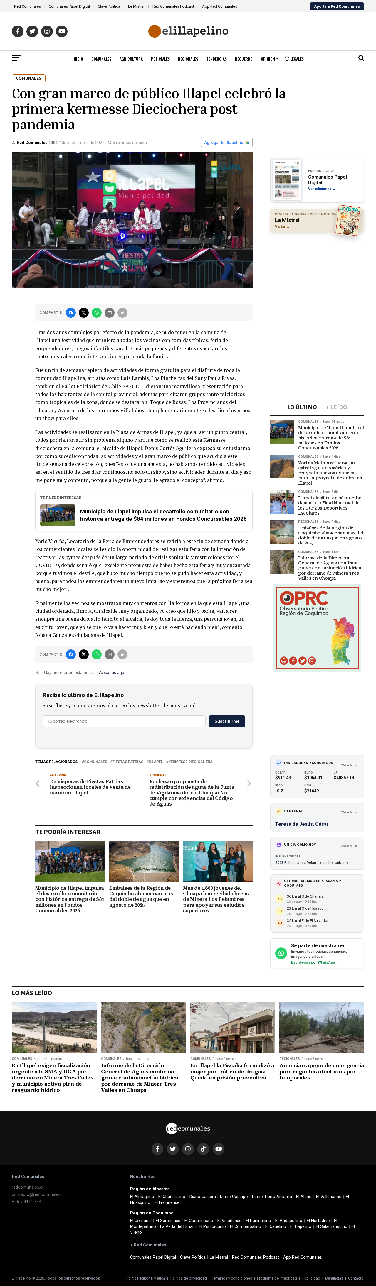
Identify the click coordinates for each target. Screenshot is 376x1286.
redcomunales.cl (27, 1187)
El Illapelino (300, 1226)
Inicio (78, 59)
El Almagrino (142, 1196)
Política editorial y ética (145, 1278)
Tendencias (216, 59)
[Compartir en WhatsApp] (97, 313)
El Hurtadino (318, 1220)
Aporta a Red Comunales (337, 6)
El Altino (304, 1196)
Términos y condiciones (232, 1278)
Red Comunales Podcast (173, 6)
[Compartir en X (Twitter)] (84, 313)
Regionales (188, 59)
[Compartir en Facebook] (71, 313)
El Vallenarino (329, 1196)
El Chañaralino (171, 1196)
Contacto (356, 1278)
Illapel (156, 762)
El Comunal (141, 1220)
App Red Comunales (219, 6)
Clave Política (109, 6)
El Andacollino (288, 1220)
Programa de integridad (277, 1278)
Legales (296, 59)
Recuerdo (244, 59)
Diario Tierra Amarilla (272, 1196)
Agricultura (131, 59)
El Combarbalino (245, 1226)
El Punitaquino (212, 1226)
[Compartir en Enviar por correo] (110, 313)
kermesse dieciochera (190, 762)
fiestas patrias (128, 762)
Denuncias (334, 1278)
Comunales (101, 59)
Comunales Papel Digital (69, 6)
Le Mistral (136, 6)
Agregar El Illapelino (224, 142)
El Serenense (168, 1220)
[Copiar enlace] (122, 313)
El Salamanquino (332, 1226)
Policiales (160, 59)
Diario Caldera (202, 1196)
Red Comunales (27, 6)
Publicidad (311, 1278)
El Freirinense (167, 1202)
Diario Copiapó (234, 1196)
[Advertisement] (317, 275)
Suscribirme (226, 721)
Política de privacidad (188, 1278)
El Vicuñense (229, 1220)
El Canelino (275, 1226)
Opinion (268, 59)
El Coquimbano (198, 1220)
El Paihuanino (258, 1220)
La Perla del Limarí (177, 1226)
